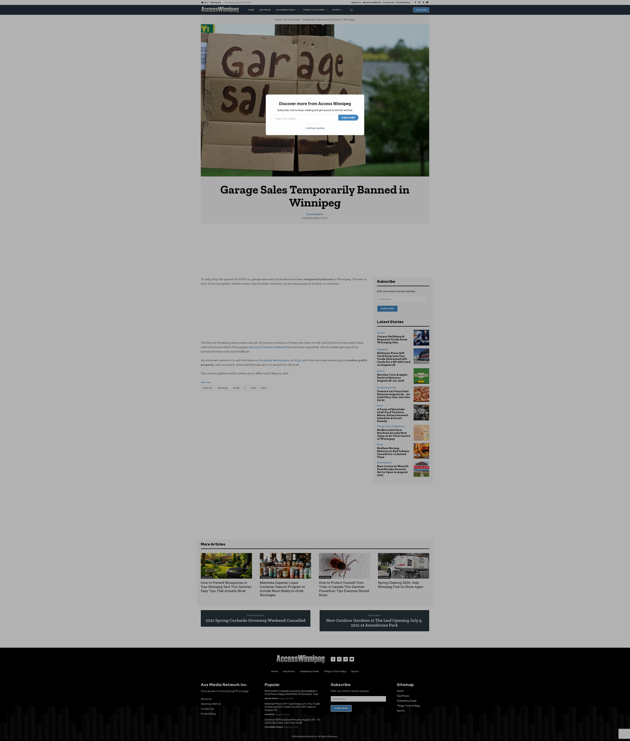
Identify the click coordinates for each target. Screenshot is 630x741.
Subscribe (348, 117)
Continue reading (315, 128)
